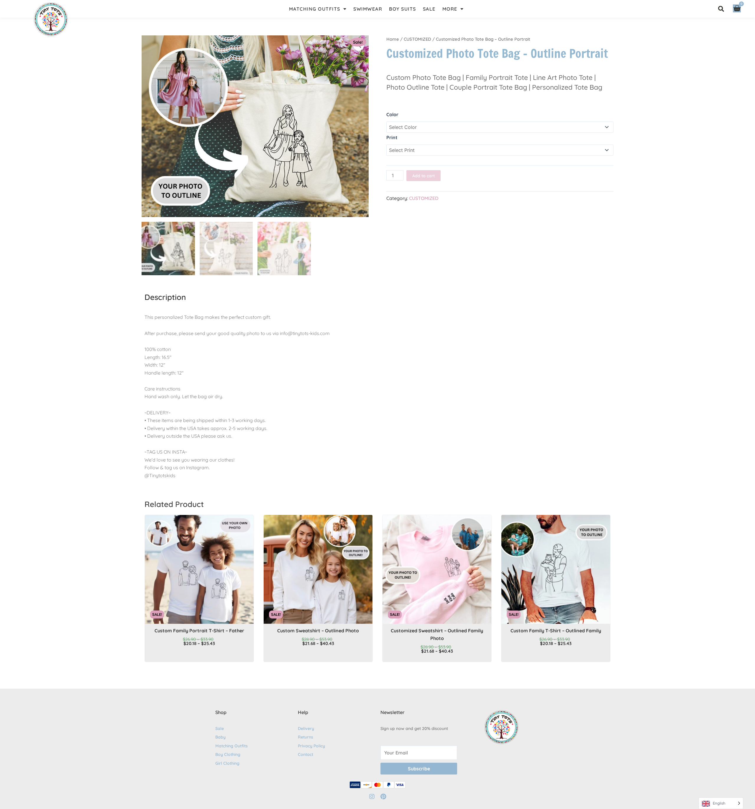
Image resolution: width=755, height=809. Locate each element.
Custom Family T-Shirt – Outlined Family (556, 631)
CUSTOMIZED (417, 39)
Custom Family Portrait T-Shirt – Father (199, 631)
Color (392, 114)
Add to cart (423, 175)
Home (392, 39)
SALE (429, 9)
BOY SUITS (402, 9)
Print (392, 137)
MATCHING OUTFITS (314, 9)
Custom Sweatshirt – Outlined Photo (318, 631)
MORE (449, 9)
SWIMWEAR (367, 9)
